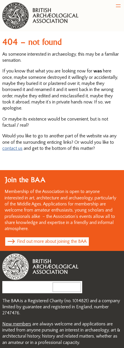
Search (71, 286)
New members (16, 324)
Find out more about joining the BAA (52, 241)
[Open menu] (118, 5)
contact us (12, 148)
